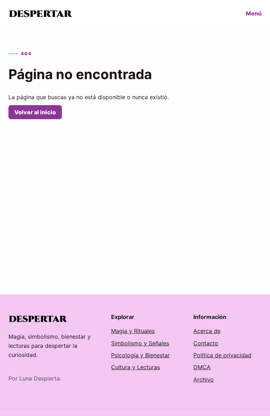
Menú (254, 13)
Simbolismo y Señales (140, 343)
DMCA (202, 367)
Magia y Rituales (133, 330)
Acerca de (206, 330)
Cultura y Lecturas (135, 367)
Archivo (203, 379)
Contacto (205, 343)
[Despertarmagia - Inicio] (40, 13)
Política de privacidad (222, 355)
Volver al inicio (35, 112)
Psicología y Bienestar (140, 355)
